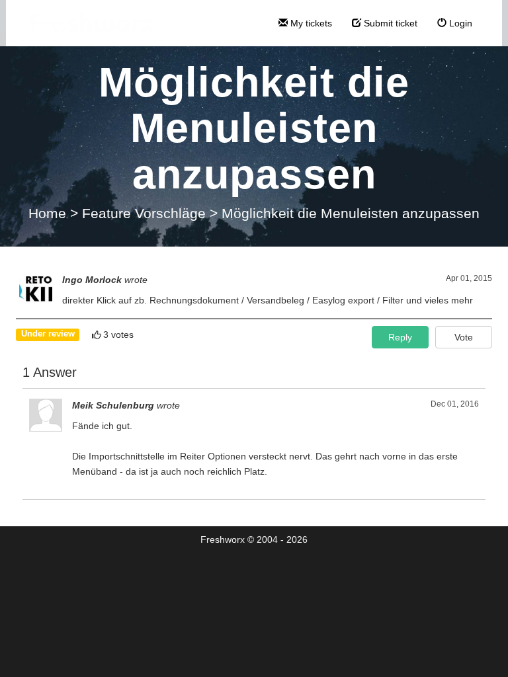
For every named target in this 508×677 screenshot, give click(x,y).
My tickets (310, 23)
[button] (463, 337)
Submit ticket (389, 23)
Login (459, 23)
